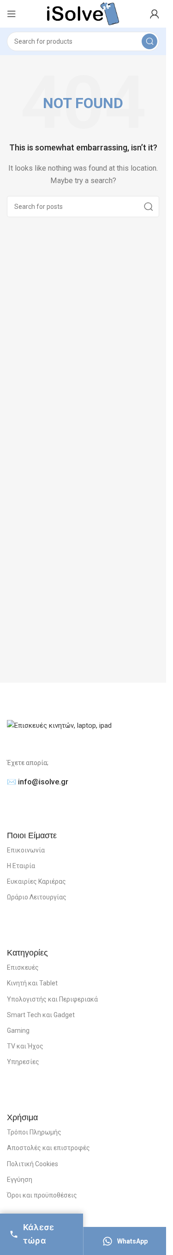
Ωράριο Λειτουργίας (36, 897)
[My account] (154, 14)
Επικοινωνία (26, 850)
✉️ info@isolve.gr (37, 781)
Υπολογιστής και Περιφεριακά (52, 999)
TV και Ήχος (25, 1046)
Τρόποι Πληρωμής (34, 1132)
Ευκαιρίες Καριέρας (36, 881)
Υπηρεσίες (23, 1061)
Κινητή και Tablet (32, 983)
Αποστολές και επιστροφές (48, 1147)
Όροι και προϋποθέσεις (42, 1195)
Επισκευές (23, 967)
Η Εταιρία (21, 865)
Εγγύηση (19, 1179)
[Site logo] (83, 13)
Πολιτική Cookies (32, 1164)
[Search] (149, 41)
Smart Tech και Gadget (41, 1015)
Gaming (18, 1030)
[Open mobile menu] (11, 14)
